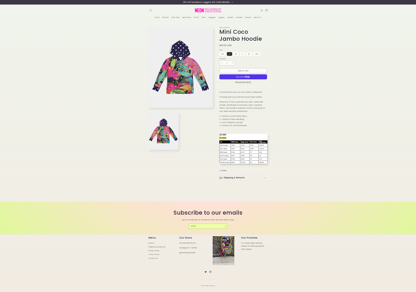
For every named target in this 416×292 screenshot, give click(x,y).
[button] (150, 10)
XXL (256, 54)
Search (151, 243)
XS (223, 54)
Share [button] (224, 170)
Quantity (222, 59)
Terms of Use (153, 254)
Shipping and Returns (157, 247)
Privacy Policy (153, 251)
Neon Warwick (210, 286)
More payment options (243, 82)
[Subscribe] (225, 226)
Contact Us (153, 258)
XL (249, 54)
